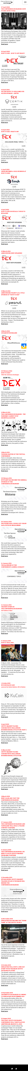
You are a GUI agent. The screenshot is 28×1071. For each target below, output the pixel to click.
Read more (4, 44)
